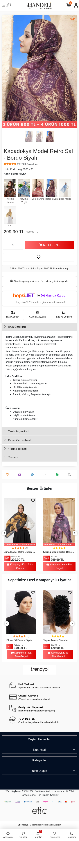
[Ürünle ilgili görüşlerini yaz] (33, 474)
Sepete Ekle (51, 244)
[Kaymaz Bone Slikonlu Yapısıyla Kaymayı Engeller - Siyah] (58, 612)
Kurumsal (39, 749)
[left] (4, 533)
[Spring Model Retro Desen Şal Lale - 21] (20, 522)
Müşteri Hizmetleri (39, 739)
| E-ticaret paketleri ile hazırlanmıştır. (39, 825)
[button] (7, 71)
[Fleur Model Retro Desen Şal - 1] (59, 522)
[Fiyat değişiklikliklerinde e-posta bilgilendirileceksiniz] (58, 474)
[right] (75, 533)
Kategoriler (39, 760)
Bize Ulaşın (39, 770)
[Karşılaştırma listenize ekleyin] (46, 474)
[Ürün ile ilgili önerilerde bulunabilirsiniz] (71, 474)
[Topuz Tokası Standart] (21, 612)
